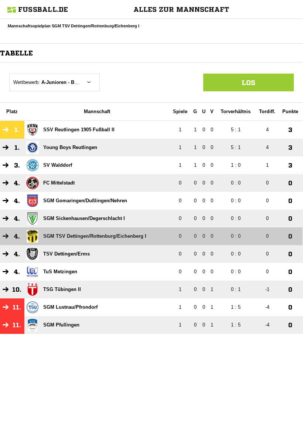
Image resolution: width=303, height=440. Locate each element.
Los (248, 82)
